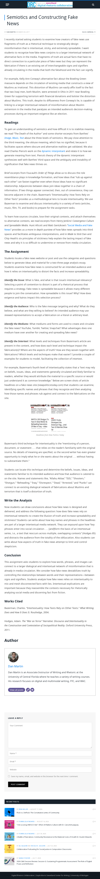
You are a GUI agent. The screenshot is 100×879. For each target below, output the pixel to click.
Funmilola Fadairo (27, 821)
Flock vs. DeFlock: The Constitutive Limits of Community (38, 812)
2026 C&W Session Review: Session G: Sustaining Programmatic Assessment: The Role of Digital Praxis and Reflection (54, 862)
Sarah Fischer (24, 858)
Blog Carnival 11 (89, 32)
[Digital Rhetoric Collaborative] (50, 4)
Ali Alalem (23, 846)
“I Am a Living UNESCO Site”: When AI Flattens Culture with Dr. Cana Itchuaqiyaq (47, 825)
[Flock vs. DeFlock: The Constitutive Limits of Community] (9, 812)
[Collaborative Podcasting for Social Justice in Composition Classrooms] (9, 849)
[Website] (28, 690)
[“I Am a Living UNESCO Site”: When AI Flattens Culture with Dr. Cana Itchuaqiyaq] (9, 824)
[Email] (32, 690)
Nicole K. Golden (38, 846)
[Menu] (7, 5)
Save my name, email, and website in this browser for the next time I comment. (44, 776)
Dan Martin (11, 32)
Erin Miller (23, 809)
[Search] (93, 5)
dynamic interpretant (53, 151)
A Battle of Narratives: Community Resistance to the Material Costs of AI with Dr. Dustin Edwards (54, 837)
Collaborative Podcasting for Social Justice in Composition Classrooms (44, 849)
